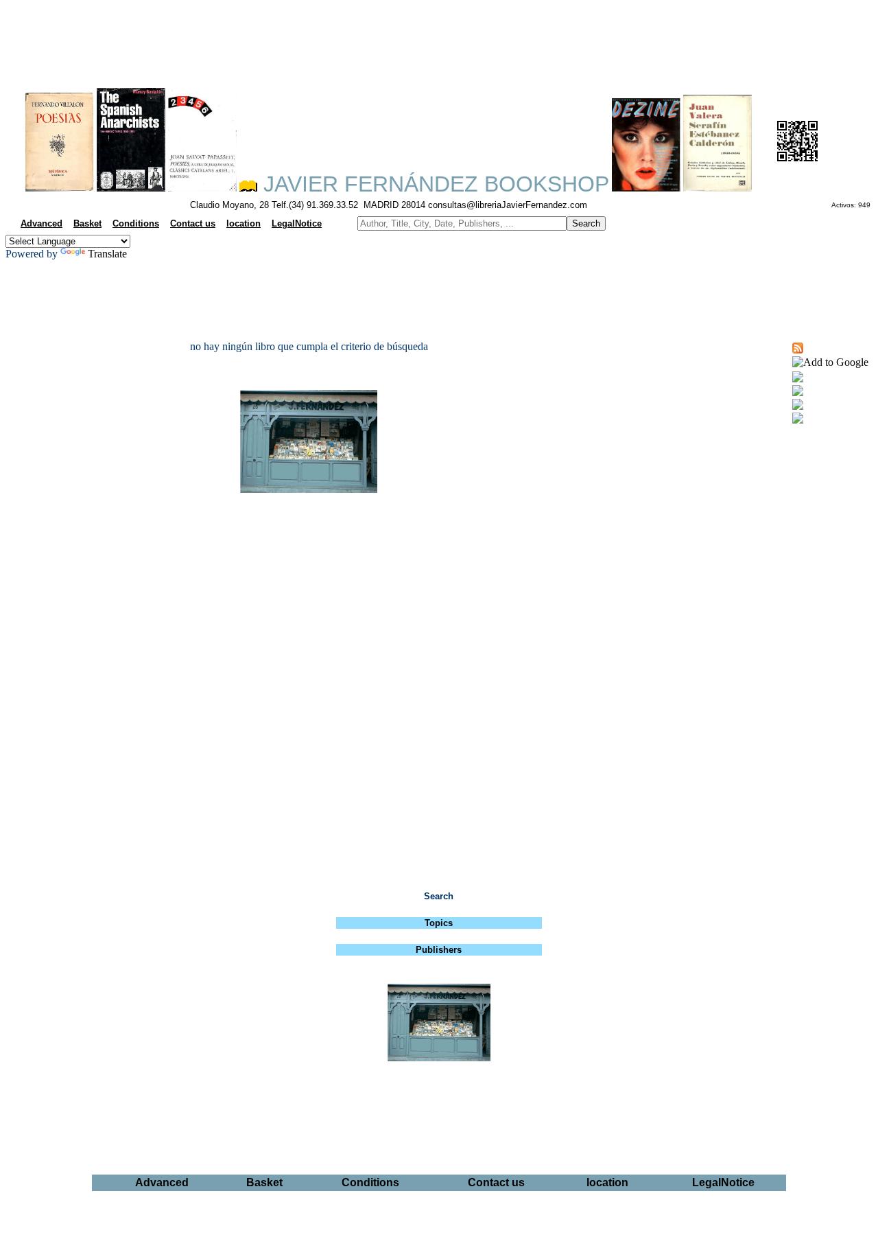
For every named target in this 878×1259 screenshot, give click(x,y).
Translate (107, 253)
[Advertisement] (439, 38)
